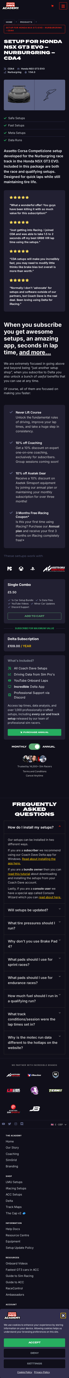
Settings (34, 1363)
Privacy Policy (42, 1372)
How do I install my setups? (31, 827)
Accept (35, 1342)
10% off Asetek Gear (31, 473)
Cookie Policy (24, 1372)
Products (26, 22)
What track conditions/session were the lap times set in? (31, 1019)
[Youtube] (3, 1123)
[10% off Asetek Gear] (11, 473)
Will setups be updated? (28, 910)
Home (9, 22)
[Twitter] (9, 1123)
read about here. (50, 897)
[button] (63, 1315)
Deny (34, 1353)
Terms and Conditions (34, 771)
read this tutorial (19, 874)
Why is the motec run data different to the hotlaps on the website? (33, 1042)
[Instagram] (15, 1123)
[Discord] (21, 1123)
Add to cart (34, 616)
